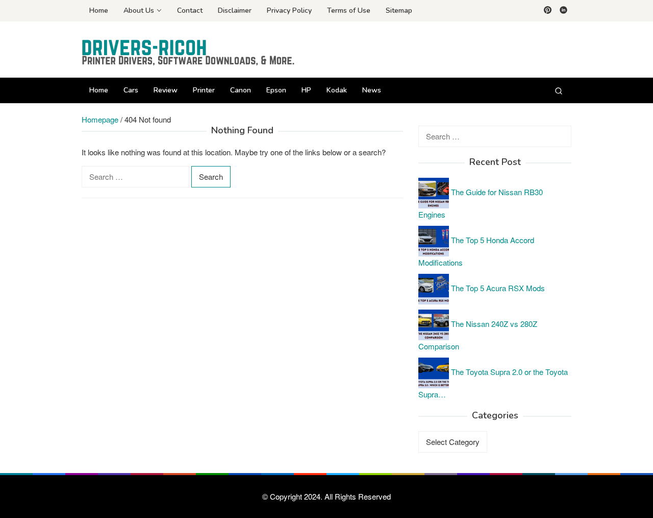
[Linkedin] (563, 10)
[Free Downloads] (189, 52)
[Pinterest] (548, 10)
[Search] (558, 90)
